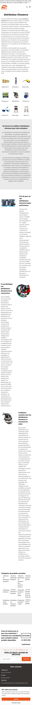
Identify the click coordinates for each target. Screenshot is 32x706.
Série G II (26, 115)
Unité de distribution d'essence (13, 591)
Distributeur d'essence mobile (20, 602)
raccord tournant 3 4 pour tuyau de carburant (28, 593)
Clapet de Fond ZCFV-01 (9, 87)
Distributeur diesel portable (6, 602)
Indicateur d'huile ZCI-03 (19, 87)
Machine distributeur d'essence (13, 577)
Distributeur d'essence (6, 591)
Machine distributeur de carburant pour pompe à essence (20, 581)
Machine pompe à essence (28, 577)
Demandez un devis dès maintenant (26, 636)
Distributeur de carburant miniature (13, 603)
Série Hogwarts (17, 115)
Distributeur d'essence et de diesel (20, 592)
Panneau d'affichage (8, 101)
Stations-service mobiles (28, 601)
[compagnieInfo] (15, 7)
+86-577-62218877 (6, 672)
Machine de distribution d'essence (6, 578)
